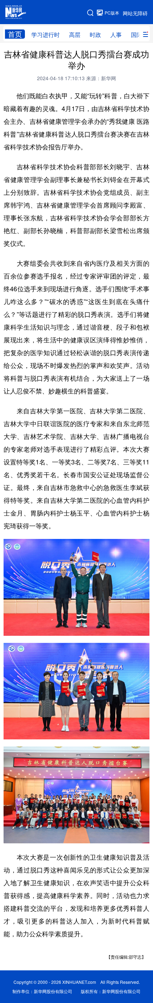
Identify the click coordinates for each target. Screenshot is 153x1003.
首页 (15, 34)
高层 (74, 35)
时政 (95, 35)
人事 (116, 35)
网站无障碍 (135, 13)
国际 (136, 35)
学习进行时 (45, 35)
